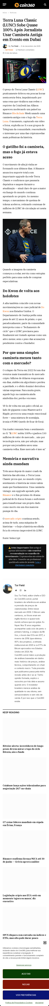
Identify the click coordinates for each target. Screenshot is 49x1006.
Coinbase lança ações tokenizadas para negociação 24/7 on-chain (24, 787)
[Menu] (4, 4)
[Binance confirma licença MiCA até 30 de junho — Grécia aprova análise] (24, 842)
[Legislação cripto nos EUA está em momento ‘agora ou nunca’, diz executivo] (24, 879)
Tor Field (14, 46)
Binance (7, 495)
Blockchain (18, 113)
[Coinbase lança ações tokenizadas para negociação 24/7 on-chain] (24, 769)
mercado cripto (13, 518)
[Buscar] (44, 4)
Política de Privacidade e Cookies (19, 1003)
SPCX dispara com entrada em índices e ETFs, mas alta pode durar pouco (24, 936)
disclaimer (39, 1003)
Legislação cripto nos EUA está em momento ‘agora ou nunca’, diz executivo (22, 898)
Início (5, 13)
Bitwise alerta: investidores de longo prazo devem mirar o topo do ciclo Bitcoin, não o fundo (23, 749)
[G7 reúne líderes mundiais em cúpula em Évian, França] (24, 806)
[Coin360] (24, 4)
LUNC (40, 89)
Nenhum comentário (26, 50)
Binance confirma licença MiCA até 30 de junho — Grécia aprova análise (23, 860)
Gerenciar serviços (23, 965)
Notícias (13, 13)
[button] (45, 942)
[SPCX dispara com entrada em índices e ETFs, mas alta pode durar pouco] (24, 919)
